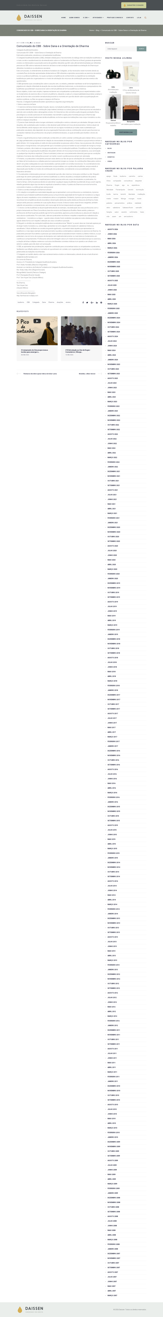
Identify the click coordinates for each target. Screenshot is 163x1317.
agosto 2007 (113, 1272)
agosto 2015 (113, 825)
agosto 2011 (113, 1049)
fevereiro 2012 (114, 1021)
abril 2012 (112, 1011)
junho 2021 (112, 499)
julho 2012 (112, 997)
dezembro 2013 (114, 918)
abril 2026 (112, 243)
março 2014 (112, 904)
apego (108, 176)
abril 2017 (112, 732)
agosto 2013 (113, 937)
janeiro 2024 (113, 360)
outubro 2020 (113, 537)
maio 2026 (111, 239)
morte (139, 199)
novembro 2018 (114, 644)
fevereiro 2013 (114, 965)
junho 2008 (112, 1226)
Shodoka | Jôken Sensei (87, 374)
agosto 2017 (113, 713)
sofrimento (133, 212)
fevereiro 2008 (114, 1244)
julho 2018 (112, 662)
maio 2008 (111, 1230)
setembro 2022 (114, 429)
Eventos (111, 157)
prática (129, 203)
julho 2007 (112, 1277)
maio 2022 (111, 448)
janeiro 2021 (113, 523)
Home (63, 17)
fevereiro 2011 (114, 1077)
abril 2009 (112, 1179)
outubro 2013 (113, 928)
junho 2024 (112, 346)
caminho (132, 176)
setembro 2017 (114, 709)
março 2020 (112, 569)
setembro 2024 (114, 332)
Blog (97, 30)
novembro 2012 (114, 979)
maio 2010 (111, 1118)
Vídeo (110, 161)
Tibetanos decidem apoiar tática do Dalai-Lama (40, 374)
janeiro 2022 (113, 467)
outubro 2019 (113, 592)
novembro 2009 (114, 1146)
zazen (114, 216)
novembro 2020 (114, 532)
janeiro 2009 (113, 1193)
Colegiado (35, 302)
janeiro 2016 (113, 802)
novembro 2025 (114, 266)
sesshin (124, 212)
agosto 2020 (113, 546)
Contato (130, 17)
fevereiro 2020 (114, 574)
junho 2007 (112, 1281)
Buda (115, 176)
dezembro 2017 (114, 695)
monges (131, 199)
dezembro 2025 (114, 262)
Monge (123, 199)
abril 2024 (112, 355)
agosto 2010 (113, 1104)
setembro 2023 (114, 374)
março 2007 (112, 1295)
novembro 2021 (114, 476)
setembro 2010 (114, 1100)
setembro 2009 (114, 1156)
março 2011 (112, 1072)
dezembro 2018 (114, 639)
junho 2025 (112, 290)
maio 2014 (111, 895)
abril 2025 (112, 299)
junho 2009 (112, 1170)
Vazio (142, 212)
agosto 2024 (113, 336)
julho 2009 (112, 1165)
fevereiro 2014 (114, 909)
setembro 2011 (114, 1044)
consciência (128, 181)
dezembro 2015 (114, 807)
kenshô (123, 194)
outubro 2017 (113, 704)
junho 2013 (112, 946)
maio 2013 (111, 951)
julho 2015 (112, 830)
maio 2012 (111, 1007)
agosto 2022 (113, 434)
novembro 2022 (114, 420)
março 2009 (112, 1184)
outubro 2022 (113, 425)
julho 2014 (112, 886)
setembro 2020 (114, 541)
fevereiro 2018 (114, 685)
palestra (109, 203)
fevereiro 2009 (114, 1188)
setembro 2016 (114, 765)
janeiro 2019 (113, 634)
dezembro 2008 (114, 1198)
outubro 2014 (113, 872)
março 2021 (112, 513)
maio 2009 (111, 1174)
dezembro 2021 (114, 471)
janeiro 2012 (113, 1025)
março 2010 (112, 1128)
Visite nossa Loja (126, 132)
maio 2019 (111, 616)
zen (120, 216)
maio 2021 (111, 504)
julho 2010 (112, 1109)
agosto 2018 (113, 658)
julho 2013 (112, 942)
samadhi (139, 208)
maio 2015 (111, 839)
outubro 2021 (113, 481)
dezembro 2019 (114, 583)
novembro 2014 (114, 867)
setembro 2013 (114, 932)
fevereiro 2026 (114, 253)
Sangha (109, 212)
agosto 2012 (113, 993)
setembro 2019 (114, 597)
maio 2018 (111, 672)
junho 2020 (112, 555)
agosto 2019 (113, 602)
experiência (135, 185)
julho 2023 (112, 383)
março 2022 (112, 457)
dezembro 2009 (114, 1142)
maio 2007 (111, 1286)
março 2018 (112, 681)
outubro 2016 (113, 760)
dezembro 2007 (114, 1253)
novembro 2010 (114, 1091)
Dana (44, 302)
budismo (21, 302)
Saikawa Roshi (128, 208)
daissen (38, 43)
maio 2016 (111, 783)
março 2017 (112, 737)
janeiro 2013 (113, 969)
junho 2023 (112, 388)
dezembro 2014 (114, 862)
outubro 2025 (113, 271)
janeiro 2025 (113, 313)
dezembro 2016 (114, 751)
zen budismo (128, 216)
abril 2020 (112, 564)
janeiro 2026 (113, 257)
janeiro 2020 (113, 578)
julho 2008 (112, 1221)
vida (107, 216)
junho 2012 (112, 1002)
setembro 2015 (114, 821)
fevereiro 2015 (114, 853)
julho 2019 (112, 606)
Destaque (111, 153)
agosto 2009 (113, 1160)
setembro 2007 (114, 1267)
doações (60, 302)
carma (140, 176)
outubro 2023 (113, 369)
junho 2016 (112, 779)
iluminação (140, 190)
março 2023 (112, 401)
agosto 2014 (113, 881)
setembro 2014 (114, 876)
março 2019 (112, 625)
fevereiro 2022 (114, 462)
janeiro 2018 (113, 690)
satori (117, 212)
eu (128, 185)
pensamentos (120, 203)
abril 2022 (112, 453)
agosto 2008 (113, 1216)
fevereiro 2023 (114, 406)
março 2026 (112, 248)
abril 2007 (112, 1291)
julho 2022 (112, 439)
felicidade (109, 190)
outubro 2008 (113, 1207)
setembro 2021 (114, 485)
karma (115, 194)
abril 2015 (112, 844)
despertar (138, 181)
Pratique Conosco (115, 17)
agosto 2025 (113, 280)
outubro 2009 (113, 1151)
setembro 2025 (114, 276)
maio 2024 (111, 350)
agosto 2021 (113, 490)
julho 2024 (112, 341)
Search (141, 49)
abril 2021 (112, 509)
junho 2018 (112, 667)
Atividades (97, 17)
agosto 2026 (113, 229)
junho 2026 (112, 234)
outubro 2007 (113, 1263)
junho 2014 (112, 890)
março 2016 (112, 793)
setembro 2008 (114, 1212)
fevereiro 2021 (114, 518)
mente (108, 199)
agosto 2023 (113, 378)
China (108, 181)
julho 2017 (112, 718)
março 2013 (112, 960)
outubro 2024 (113, 327)
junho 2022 (112, 443)
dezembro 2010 (114, 1086)
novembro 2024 (114, 322)
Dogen (117, 185)
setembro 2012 (114, 988)
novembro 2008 (114, 1202)
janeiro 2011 (113, 1081)
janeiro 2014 (113, 914)
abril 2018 (112, 676)
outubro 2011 (113, 1039)
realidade (138, 203)
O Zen (85, 17)
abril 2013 (112, 956)
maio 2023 (111, 392)
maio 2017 (111, 727)
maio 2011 (111, 1063)
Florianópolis (120, 190)
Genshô (130, 190)
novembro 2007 (114, 1258)
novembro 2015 (114, 811)
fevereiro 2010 (114, 1132)
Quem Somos (74, 17)
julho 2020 (112, 550)
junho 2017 (112, 723)
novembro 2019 (114, 588)
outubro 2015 (113, 816)
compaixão (117, 181)
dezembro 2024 (114, 318)
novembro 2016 (114, 755)
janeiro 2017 (113, 746)
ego (123, 185)
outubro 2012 (113, 983)
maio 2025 (111, 294)
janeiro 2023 (113, 411)
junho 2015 (112, 834)
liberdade (132, 194)
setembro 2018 (114, 653)
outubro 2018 (113, 648)
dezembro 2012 (114, 974)
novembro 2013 (114, 923)
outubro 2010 (113, 1095)
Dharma (51, 302)
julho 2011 (112, 1053)
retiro (108, 208)
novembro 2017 (114, 699)
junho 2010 (112, 1114)
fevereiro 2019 (114, 630)
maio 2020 (111, 560)
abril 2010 (112, 1123)
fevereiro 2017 (114, 741)
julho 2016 (112, 774)
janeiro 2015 (113, 858)
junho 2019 (112, 611)
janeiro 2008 (113, 1249)
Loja (139, 17)
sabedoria (116, 208)
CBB (28, 302)
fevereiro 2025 (114, 308)
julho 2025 (112, 285)
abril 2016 (112, 788)
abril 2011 (112, 1067)
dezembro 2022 (114, 415)
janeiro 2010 (113, 1137)
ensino (68, 302)
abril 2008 (112, 1235)
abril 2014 (112, 900)
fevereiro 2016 (114, 797)
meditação (141, 194)
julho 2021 (112, 495)
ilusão (108, 194)
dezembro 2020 (114, 527)
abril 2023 (112, 397)
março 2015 (112, 848)
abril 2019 (112, 620)
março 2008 (112, 1240)
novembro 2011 (114, 1035)
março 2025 (112, 304)
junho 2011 (112, 1058)
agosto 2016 (113, 769)
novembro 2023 (114, 364)
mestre (115, 199)
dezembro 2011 (114, 1030)
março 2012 (112, 1016)
